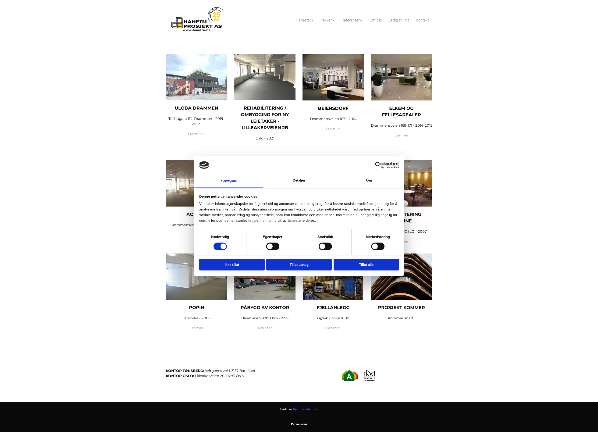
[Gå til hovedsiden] (196, 20)
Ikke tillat (232, 265)
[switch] (272, 246)
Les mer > (196, 134)
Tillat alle (366, 265)
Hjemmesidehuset (306, 409)
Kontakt (422, 20)
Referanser (351, 20)
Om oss (375, 20)
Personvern (299, 424)
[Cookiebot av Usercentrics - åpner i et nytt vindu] (378, 164)
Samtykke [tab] (229, 181)
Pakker (326, 20)
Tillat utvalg (299, 265)
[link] (304, 20)
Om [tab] (369, 180)
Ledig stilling (399, 20)
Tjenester (303, 20)
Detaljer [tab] (299, 180)
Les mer (333, 128)
